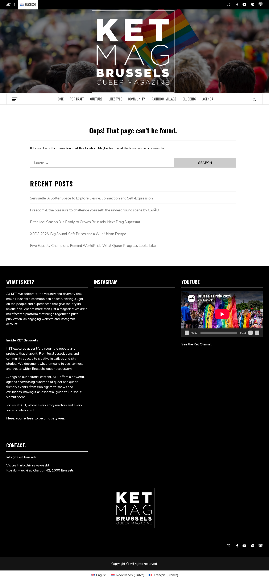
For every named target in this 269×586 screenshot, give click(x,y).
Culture (96, 99)
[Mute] (250, 333)
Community (136, 99)
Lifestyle (115, 99)
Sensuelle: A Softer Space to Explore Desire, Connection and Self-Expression (91, 198)
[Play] (187, 333)
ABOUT (10, 4)
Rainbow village (164, 99)
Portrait (77, 99)
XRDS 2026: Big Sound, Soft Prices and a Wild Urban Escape (78, 234)
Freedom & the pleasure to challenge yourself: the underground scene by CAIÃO (94, 210)
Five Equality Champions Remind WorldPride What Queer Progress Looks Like (93, 245)
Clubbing (189, 99)
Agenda (207, 99)
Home (59, 99)
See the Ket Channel (196, 344)
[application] (222, 314)
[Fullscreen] (257, 333)
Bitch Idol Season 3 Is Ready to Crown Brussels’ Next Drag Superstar (85, 222)
